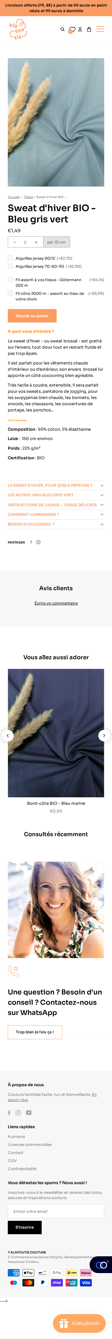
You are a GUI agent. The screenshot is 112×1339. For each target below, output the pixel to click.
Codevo (32, 1261)
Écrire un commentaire (56, 602)
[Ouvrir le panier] (89, 29)
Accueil (14, 196)
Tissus (28, 196)
